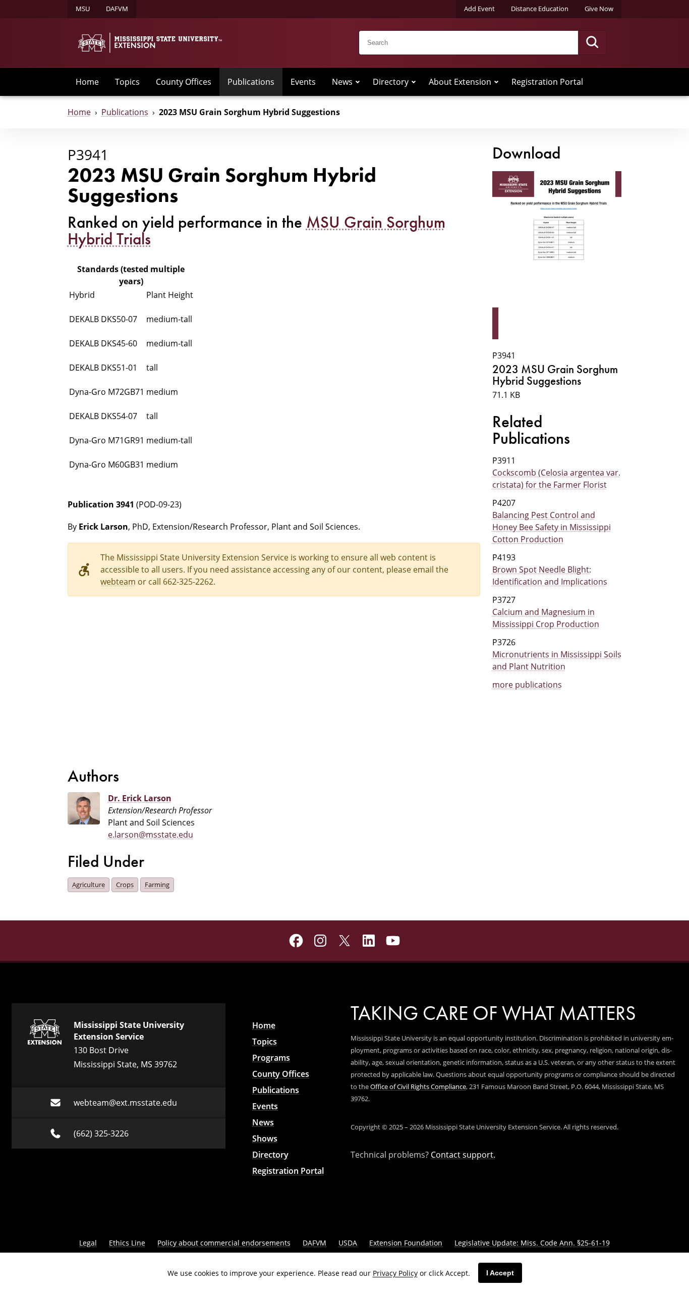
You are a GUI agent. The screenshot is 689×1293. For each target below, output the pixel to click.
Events (303, 81)
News (342, 81)
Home (87, 81)
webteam (118, 581)
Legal (88, 1243)
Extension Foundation (405, 1243)
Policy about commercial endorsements (224, 1243)
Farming (157, 884)
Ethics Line (127, 1243)
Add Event (479, 8)
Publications (250, 81)
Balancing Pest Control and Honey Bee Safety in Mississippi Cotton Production (551, 527)
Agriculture (88, 884)
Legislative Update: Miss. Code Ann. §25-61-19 (532, 1243)
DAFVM (117, 8)
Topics (127, 81)
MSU (83, 8)
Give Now (599, 8)
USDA (347, 1243)
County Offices (183, 81)
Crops (125, 884)
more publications (527, 684)
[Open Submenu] (358, 82)
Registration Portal (547, 81)
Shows (264, 1138)
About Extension (460, 81)
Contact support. (463, 1154)
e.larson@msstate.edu (150, 834)
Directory (391, 81)
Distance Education (539, 8)
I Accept (500, 1273)
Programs (271, 1057)
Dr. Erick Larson (139, 798)
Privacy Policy (395, 1273)
